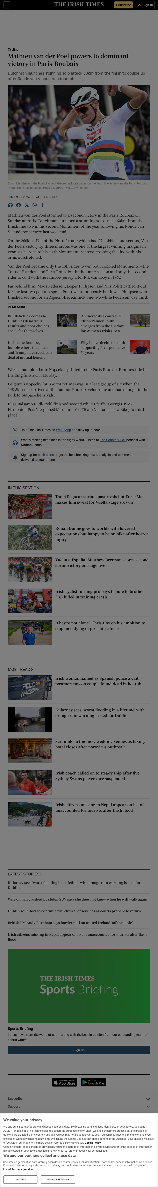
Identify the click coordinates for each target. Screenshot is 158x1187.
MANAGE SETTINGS (57, 1179)
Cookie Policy (93, 1142)
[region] (79, 1150)
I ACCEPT (20, 1179)
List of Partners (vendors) (19, 1169)
